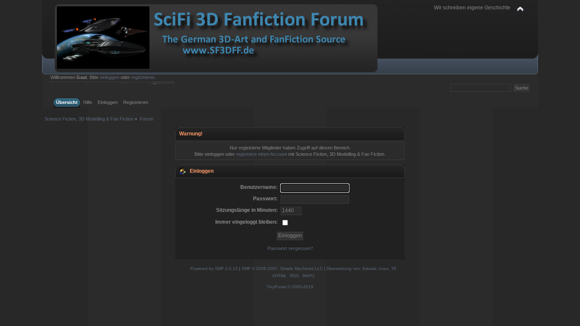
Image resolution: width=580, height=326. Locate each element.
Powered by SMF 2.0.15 (214, 268)
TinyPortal (276, 286)
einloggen (109, 77)
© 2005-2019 (300, 286)
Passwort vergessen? (290, 248)
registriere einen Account (261, 154)
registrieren (143, 77)
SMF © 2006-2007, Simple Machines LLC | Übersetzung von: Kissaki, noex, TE (319, 268)
